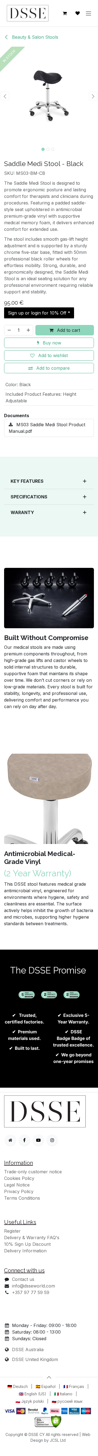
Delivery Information (25, 1250)
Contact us (23, 1279)
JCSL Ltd (58, 1440)
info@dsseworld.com (33, 1286)
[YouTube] (38, 1140)
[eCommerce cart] (64, 13)
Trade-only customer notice (33, 1171)
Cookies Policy (19, 1178)
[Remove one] (9, 330)
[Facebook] (24, 1140)
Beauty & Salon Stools (34, 37)
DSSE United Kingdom (35, 1359)
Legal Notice (17, 1185)
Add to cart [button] (68, 330)
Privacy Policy (18, 1191)
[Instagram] (52, 1140)
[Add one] (28, 330)
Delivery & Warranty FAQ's (31, 1237)
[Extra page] (10, 1140)
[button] (5, 96)
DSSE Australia (28, 1349)
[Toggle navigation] (88, 13)
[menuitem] (17, 1386)
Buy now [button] (51, 343)
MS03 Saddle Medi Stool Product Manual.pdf (47, 428)
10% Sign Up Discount (27, 1244)
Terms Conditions (22, 1198)
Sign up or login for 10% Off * (39, 313)
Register (12, 1231)
